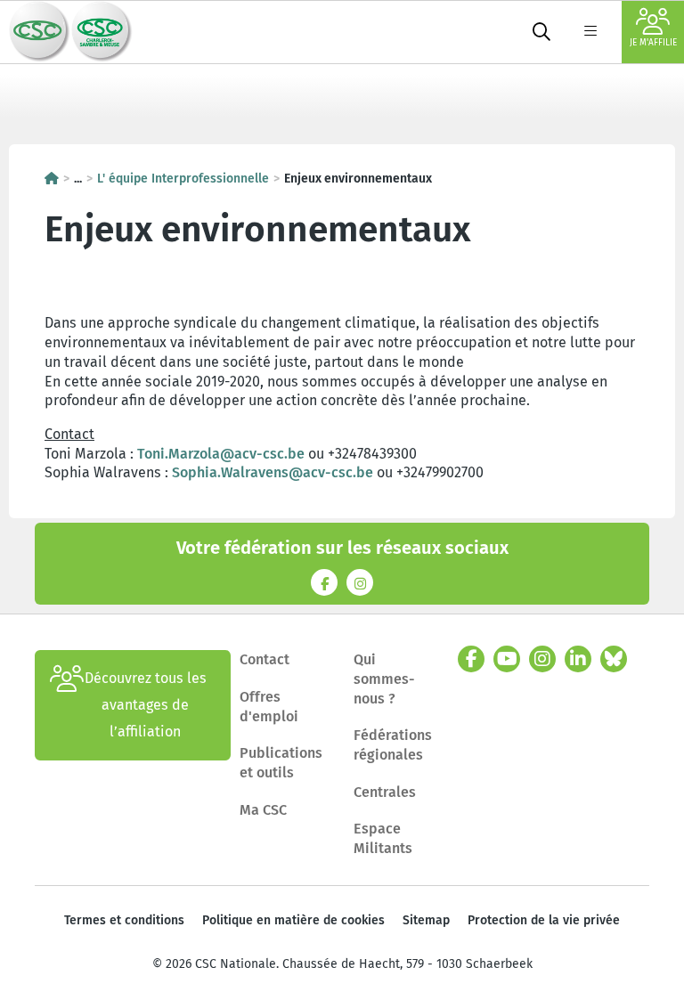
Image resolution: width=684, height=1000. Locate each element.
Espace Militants (383, 838)
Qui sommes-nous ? (384, 678)
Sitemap (426, 920)
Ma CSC (263, 809)
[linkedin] (578, 659)
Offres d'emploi (269, 706)
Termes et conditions (124, 920)
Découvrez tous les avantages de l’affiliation (146, 705)
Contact (264, 659)
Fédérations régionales (393, 745)
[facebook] (471, 659)
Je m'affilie (653, 42)
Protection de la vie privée (544, 920)
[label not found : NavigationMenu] (590, 32)
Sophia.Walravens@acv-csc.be (272, 472)
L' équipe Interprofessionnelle (183, 178)
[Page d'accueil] (52, 178)
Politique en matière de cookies (293, 920)
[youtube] (506, 659)
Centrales (385, 792)
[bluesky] (613, 659)
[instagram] (542, 659)
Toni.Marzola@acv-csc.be (221, 453)
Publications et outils (281, 762)
